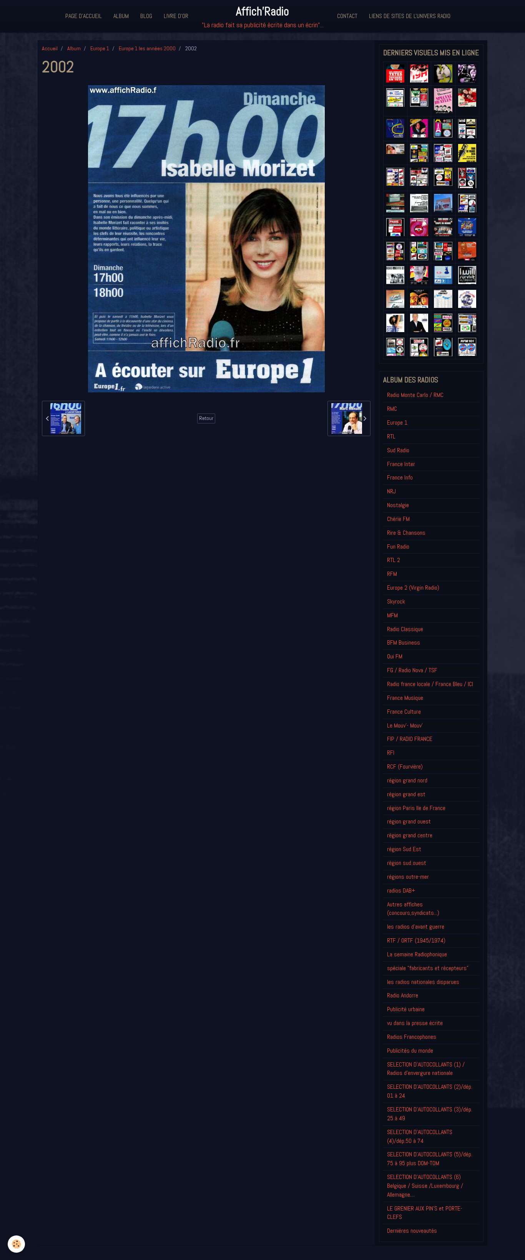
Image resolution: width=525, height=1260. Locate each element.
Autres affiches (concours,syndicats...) (413, 908)
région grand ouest (409, 821)
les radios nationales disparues (423, 982)
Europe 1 (99, 48)
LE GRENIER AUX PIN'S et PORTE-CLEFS (424, 1212)
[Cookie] (16, 1244)
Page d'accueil (83, 16)
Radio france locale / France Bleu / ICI (430, 684)
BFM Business (403, 642)
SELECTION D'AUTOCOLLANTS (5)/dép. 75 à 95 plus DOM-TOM (429, 1158)
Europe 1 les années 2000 (147, 48)
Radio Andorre (402, 995)
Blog (146, 16)
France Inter (401, 464)
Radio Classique (405, 629)
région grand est (406, 794)
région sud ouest (406, 863)
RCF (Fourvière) (405, 766)
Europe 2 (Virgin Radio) (413, 588)
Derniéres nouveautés (412, 1231)
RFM (392, 574)
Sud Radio (398, 450)
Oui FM (394, 656)
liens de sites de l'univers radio (409, 16)
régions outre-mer (408, 877)
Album (121, 16)
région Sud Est (404, 849)
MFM (392, 615)
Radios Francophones (411, 1037)
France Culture (404, 712)
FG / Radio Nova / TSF (412, 670)
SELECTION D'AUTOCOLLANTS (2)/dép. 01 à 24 (429, 1091)
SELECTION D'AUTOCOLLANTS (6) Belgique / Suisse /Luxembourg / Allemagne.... (425, 1186)
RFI (390, 753)
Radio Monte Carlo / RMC (415, 395)
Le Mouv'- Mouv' (405, 725)
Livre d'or (176, 16)
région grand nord (407, 780)
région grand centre (409, 835)
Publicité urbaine (406, 1009)
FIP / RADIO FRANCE (409, 739)
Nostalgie (398, 505)
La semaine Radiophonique (417, 954)
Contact (347, 16)
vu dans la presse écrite (415, 1023)
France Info (400, 477)
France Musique (405, 698)
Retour (206, 418)
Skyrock (396, 601)
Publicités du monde (410, 1051)
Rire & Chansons (406, 533)
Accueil (50, 48)
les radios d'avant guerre (415, 927)
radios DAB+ (401, 890)
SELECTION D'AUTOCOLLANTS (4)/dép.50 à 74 (419, 1136)
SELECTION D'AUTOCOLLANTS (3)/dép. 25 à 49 (429, 1113)
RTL (391, 436)
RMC (392, 409)
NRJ (391, 491)
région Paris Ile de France (416, 808)
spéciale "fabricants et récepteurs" (428, 968)
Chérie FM (398, 519)
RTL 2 (393, 560)
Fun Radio (398, 546)
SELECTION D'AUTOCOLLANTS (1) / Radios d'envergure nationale (426, 1068)
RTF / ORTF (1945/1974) (416, 940)
